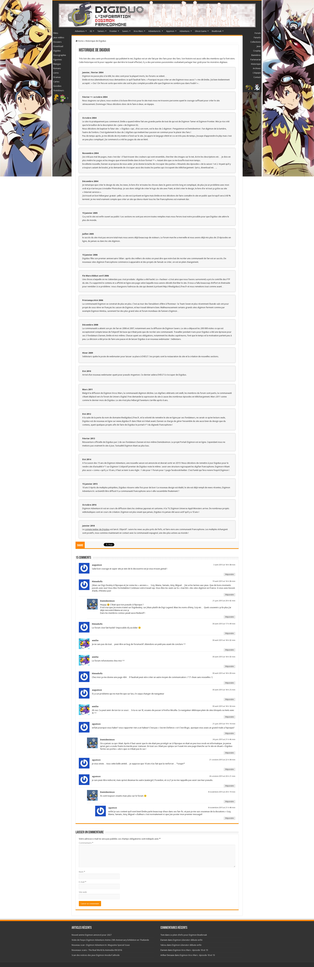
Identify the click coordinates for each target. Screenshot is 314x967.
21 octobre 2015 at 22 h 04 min (222, 760)
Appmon (170, 31)
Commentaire (86, 843)
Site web (83, 892)
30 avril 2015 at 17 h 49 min (223, 624)
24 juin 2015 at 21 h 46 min (224, 739)
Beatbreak (216, 31)
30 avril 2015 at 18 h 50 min (223, 706)
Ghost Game (201, 31)
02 (91, 31)
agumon (96, 760)
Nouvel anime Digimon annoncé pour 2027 (92, 935)
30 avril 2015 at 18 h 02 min (223, 640)
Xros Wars (138, 31)
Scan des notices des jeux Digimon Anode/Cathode (96, 955)
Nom (82, 872)
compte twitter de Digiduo (97, 529)
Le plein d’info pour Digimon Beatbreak (188, 935)
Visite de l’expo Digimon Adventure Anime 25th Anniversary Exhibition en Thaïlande (110, 940)
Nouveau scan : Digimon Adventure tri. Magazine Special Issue (101, 945)
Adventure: (185, 31)
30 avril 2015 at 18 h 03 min (223, 657)
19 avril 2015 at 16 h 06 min (223, 581)
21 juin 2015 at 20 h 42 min (224, 601)
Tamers (100, 31)
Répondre (229, 574)
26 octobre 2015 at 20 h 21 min (222, 776)
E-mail (82, 882)
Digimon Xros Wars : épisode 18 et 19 (190, 950)
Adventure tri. (154, 31)
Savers (125, 31)
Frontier (113, 31)
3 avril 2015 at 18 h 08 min (224, 565)
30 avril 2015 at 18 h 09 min (223, 673)
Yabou (163, 945)
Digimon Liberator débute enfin (187, 940)
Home (81, 41)
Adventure (80, 31)
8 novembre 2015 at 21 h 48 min (221, 808)
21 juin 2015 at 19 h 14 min (224, 724)
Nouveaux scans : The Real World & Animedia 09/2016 (97, 950)
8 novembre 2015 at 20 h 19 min (221, 792)
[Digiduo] (157, 13)
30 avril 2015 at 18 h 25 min (223, 690)
